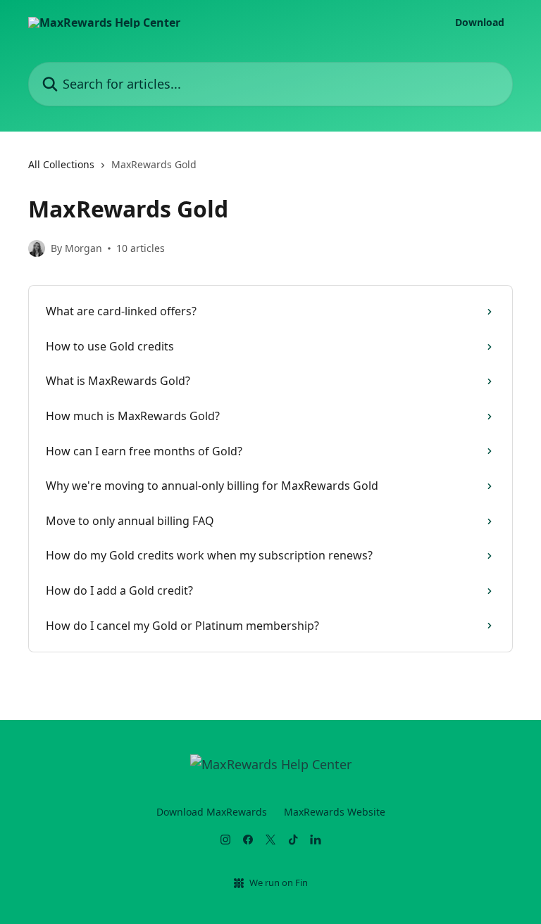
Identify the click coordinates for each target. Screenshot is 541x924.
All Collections (61, 164)
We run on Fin (278, 882)
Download (479, 22)
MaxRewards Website (334, 811)
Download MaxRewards (211, 811)
